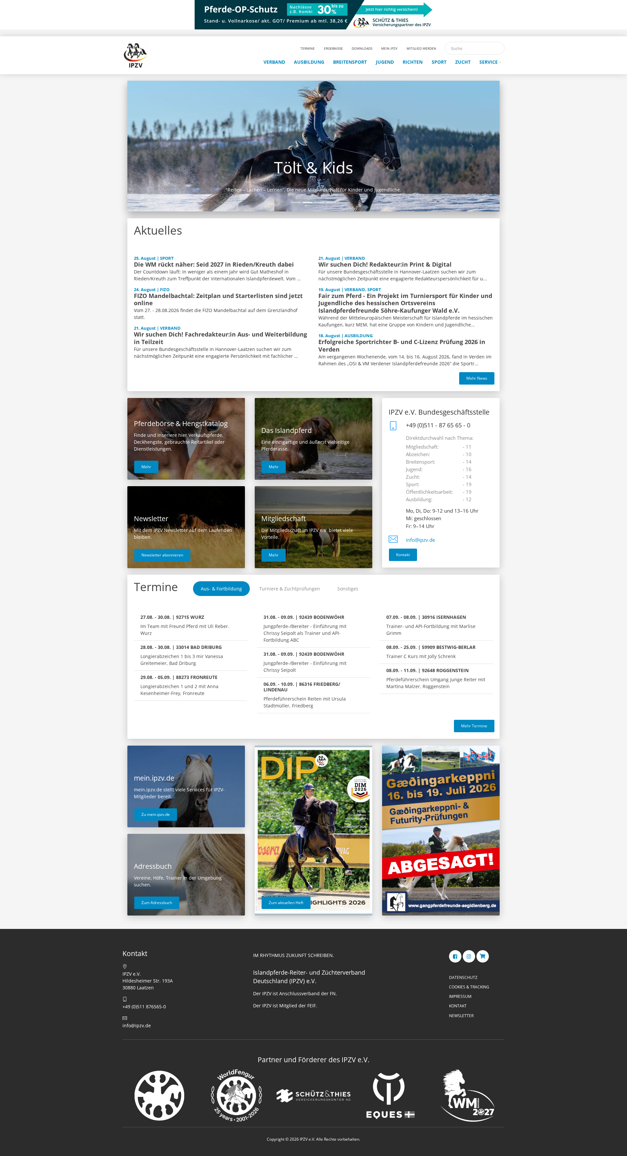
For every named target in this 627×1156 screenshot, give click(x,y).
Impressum (460, 996)
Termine (156, 586)
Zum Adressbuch (156, 902)
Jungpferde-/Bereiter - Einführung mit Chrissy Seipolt (305, 662)
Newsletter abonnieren (162, 555)
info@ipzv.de (420, 540)
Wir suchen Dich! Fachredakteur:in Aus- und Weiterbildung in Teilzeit (220, 338)
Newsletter (461, 1015)
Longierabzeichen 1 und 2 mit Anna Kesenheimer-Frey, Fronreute (179, 685)
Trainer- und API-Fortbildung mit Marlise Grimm (430, 625)
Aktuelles (158, 230)
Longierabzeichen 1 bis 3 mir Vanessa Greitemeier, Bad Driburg (181, 655)
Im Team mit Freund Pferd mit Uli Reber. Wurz (184, 625)
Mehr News (476, 378)
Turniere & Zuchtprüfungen (289, 589)
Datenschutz (463, 977)
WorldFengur (313, 167)
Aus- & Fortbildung (221, 589)
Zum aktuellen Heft (286, 902)
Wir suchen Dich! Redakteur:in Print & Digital (385, 264)
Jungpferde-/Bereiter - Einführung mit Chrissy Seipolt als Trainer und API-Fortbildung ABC (305, 628)
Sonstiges (347, 589)
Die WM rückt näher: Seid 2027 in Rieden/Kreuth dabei (214, 264)
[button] (155, 146)
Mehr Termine (474, 726)
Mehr (146, 467)
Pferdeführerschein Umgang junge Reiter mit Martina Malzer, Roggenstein (435, 678)
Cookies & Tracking (469, 987)
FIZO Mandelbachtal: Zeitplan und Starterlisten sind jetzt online (218, 299)
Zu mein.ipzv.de (155, 814)
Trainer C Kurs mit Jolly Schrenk (430, 651)
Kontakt (403, 554)
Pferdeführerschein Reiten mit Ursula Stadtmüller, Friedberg (305, 695)
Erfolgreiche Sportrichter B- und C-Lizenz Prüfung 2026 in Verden (401, 345)
